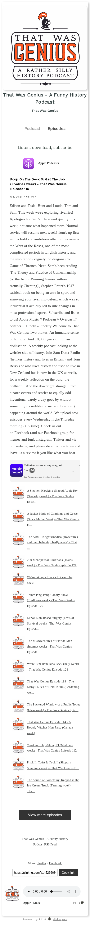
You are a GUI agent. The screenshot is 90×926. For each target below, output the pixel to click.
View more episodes (45, 815)
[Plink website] (49, 919)
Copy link (68, 872)
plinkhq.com (60, 919)
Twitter (41, 863)
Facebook (55, 863)
